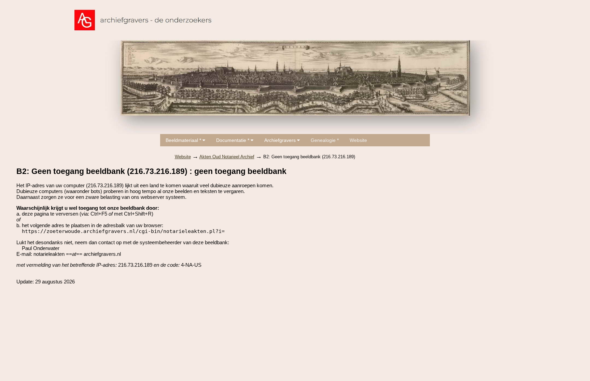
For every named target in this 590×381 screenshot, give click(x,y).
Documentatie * (233, 140)
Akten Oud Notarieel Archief (226, 156)
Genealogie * (325, 140)
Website (358, 140)
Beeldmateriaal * (184, 140)
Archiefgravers (280, 140)
